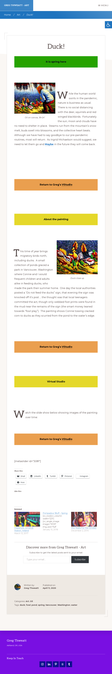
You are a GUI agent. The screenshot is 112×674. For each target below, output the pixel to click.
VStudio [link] (67, 184)
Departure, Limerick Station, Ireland (23, 529)
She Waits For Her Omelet (83, 528)
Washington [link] (64, 605)
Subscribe (80, 559)
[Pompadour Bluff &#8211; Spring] (57, 521)
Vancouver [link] (51, 605)
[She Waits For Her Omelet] (84, 519)
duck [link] (22, 605)
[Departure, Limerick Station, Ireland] (27, 519)
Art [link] (27, 601)
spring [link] (41, 605)
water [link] (74, 605)
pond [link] (34, 605)
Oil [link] (31, 601)
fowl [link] (28, 605)
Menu (105, 5)
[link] (108, 24)
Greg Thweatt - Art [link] (16, 5)
